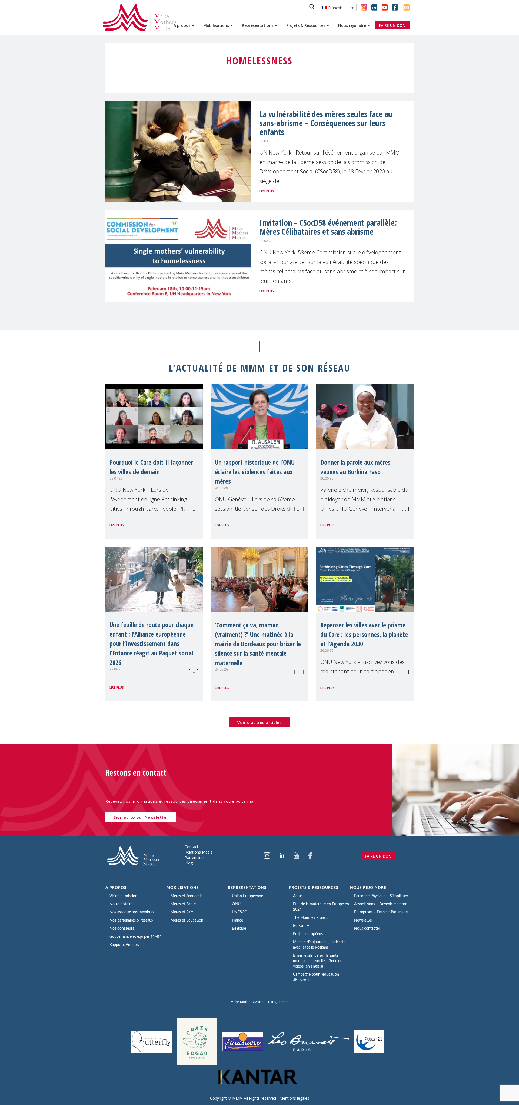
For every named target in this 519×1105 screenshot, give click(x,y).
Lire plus (267, 191)
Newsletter (363, 920)
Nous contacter (367, 928)
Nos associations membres (131, 912)
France (237, 920)
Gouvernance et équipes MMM (135, 937)
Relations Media (199, 852)
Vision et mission (123, 896)
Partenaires (195, 857)
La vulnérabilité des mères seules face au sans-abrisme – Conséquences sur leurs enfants (326, 123)
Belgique (239, 928)
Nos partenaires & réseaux (131, 920)
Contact (191, 846)
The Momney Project (310, 918)
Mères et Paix (182, 912)
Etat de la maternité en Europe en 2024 (321, 906)
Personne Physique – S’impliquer (381, 896)
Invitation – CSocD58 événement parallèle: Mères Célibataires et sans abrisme (328, 227)
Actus (297, 896)
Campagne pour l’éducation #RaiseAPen (316, 977)
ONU (236, 904)
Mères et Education (187, 920)
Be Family (301, 926)
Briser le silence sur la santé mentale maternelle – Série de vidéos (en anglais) (317, 961)
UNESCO (239, 912)
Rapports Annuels (124, 945)
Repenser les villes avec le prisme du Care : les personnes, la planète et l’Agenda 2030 (364, 634)
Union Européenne (247, 896)
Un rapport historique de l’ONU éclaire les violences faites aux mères (255, 472)
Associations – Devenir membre (380, 904)
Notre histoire (120, 904)
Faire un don (378, 856)
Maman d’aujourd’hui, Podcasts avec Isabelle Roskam (319, 944)
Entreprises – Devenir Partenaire (381, 912)
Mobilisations (216, 25)
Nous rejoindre (352, 25)
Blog (189, 862)
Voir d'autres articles (259, 722)
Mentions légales (294, 1098)
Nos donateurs (121, 928)
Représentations (258, 25)
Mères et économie (186, 896)
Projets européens (308, 934)
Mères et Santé (183, 904)
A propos (182, 25)
